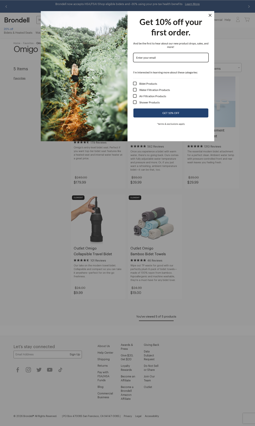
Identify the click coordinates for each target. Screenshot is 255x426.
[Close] (210, 15)
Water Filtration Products (154, 89)
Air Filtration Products (152, 96)
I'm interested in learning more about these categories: (165, 72)
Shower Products (149, 102)
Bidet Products (148, 83)
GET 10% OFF (170, 113)
